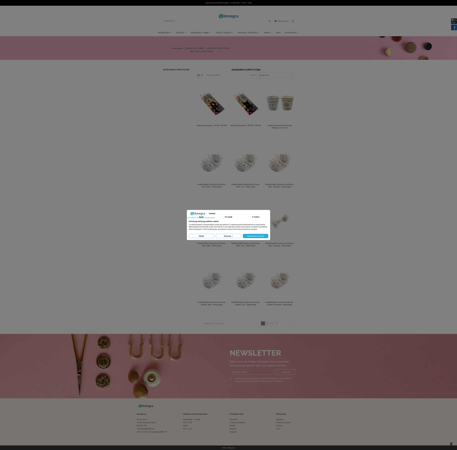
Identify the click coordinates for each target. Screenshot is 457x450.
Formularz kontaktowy (237, 422)
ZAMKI (268, 33)
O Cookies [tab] (256, 217)
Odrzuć (201, 236)
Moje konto (234, 419)
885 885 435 (141, 426)
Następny (276, 323)
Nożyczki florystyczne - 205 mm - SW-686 (246, 125)
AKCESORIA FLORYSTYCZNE (176, 70)
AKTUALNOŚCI (292, 33)
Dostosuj (227, 236)
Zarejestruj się (281, 21)
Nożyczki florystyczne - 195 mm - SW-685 (212, 125)
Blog (278, 33)
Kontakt (232, 426)
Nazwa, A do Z (276, 75)
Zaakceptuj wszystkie (255, 236)
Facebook (233, 429)
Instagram (233, 432)
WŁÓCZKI (181, 33)
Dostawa (279, 426)
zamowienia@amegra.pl (145, 429)
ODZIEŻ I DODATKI (225, 33)
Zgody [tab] (201, 217)
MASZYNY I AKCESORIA (248, 33)
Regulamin (279, 419)
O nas (278, 429)
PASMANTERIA (165, 33)
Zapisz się (286, 372)
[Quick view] (212, 120)
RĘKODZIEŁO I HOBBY (201, 33)
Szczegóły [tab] (228, 217)
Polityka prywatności (283, 422)
